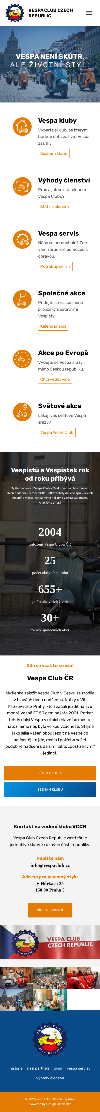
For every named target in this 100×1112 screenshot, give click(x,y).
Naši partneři (38, 1068)
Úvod (57, 1068)
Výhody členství (50, 1078)
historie (16, 1068)
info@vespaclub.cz (50, 865)
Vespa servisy (78, 1068)
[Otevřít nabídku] (88, 13)
